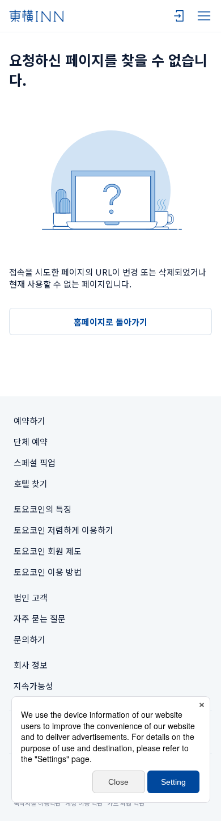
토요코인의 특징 (42, 509)
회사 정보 (31, 665)
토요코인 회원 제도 (48, 551)
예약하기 (29, 420)
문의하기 (29, 639)
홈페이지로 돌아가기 (110, 322)
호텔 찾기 (31, 483)
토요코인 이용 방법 (48, 572)
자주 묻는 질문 (40, 618)
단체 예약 (31, 441)
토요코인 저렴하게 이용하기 (63, 530)
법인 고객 (31, 597)
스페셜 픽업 (35, 462)
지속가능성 (33, 686)
